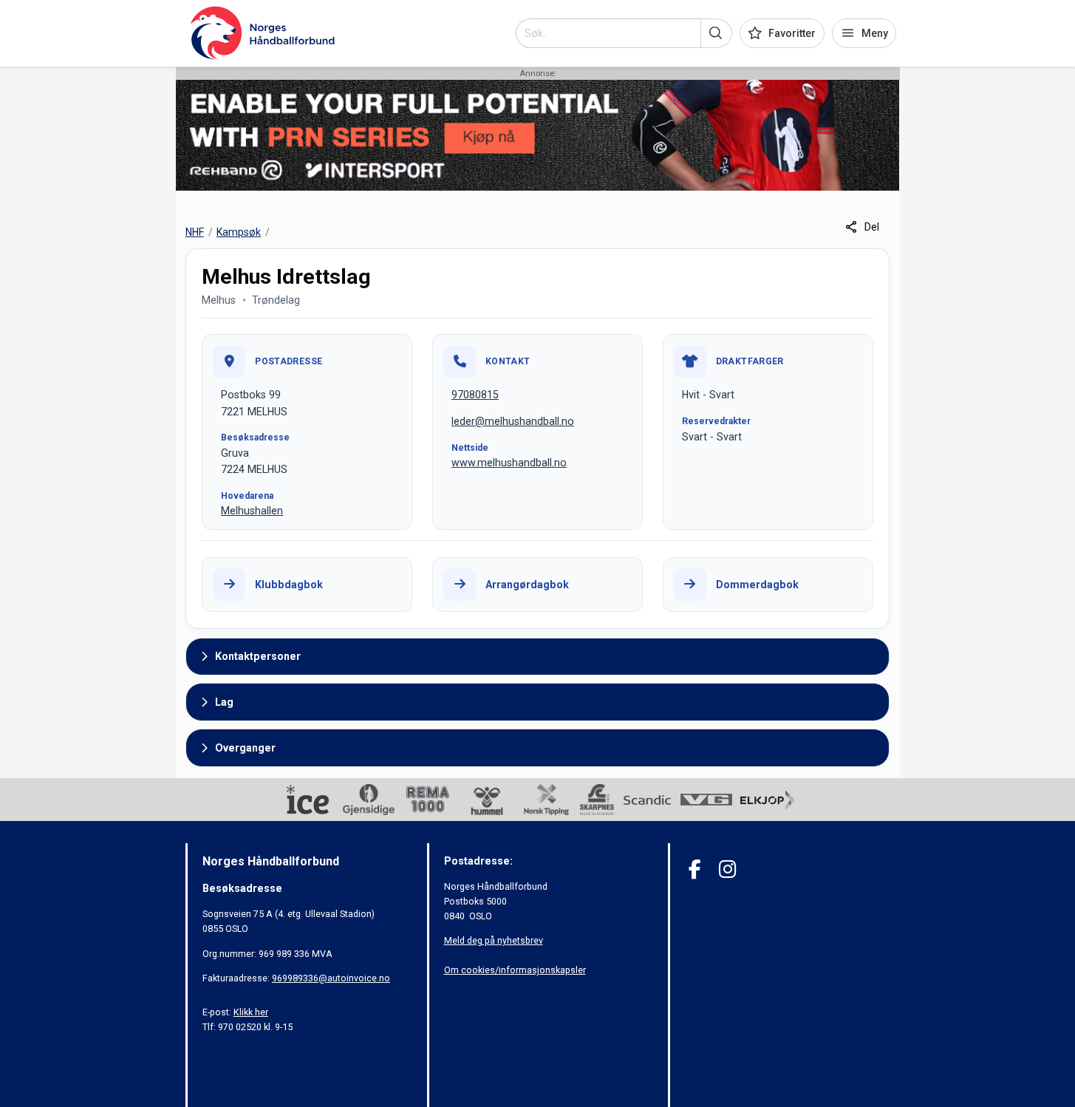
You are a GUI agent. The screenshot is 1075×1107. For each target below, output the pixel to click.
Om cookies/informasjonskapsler (515, 969)
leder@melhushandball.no (512, 421)
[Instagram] (727, 869)
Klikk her (250, 1012)
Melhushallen (252, 511)
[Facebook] (695, 869)
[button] (716, 33)
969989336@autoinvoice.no (331, 978)
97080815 (475, 395)
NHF (194, 232)
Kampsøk (238, 232)
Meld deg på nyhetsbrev (493, 940)
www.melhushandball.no (509, 463)
